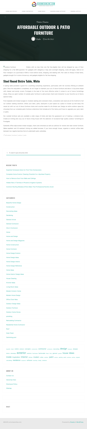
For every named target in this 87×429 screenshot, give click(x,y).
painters (56, 357)
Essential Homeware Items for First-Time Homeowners (23, 170)
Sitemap (9, 388)
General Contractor (12, 224)
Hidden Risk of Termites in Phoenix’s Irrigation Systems (24, 182)
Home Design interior (13, 261)
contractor (42, 349)
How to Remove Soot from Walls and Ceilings (21, 178)
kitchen (31, 357)
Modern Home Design (13, 295)
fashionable (41, 353)
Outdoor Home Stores (13, 312)
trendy (39, 360)
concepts (28, 349)
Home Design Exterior (13, 253)
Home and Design (12, 236)
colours (21, 349)
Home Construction (12, 245)
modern (36, 357)
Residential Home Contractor (15, 325)
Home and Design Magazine (15, 240)
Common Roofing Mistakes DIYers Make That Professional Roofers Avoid (29, 187)
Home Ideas (10, 270)
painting (61, 357)
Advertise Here (11, 380)
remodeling (9, 360)
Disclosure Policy (11, 384)
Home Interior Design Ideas (15, 274)
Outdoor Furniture (42, 22)
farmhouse (35, 353)
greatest (60, 353)
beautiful (8, 349)
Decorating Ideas (11, 211)
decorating (56, 349)
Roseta (72, 422)
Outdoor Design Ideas (13, 303)
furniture (14, 135)
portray (73, 357)
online (41, 357)
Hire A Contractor (12, 228)
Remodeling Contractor (13, 320)
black (12, 349)
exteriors (29, 353)
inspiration (16, 357)
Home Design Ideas (12, 257)
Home (8, 232)
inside (9, 357)
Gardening (9, 215)
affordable (8, 135)
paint (51, 357)
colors (17, 349)
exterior (21, 352)
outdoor (20, 135)
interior (24, 357)
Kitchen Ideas (10, 282)
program (78, 357)
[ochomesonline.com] (34, 4)
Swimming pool (11, 337)
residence (16, 360)
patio (25, 135)
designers (70, 349)
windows (44, 360)
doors (8, 353)
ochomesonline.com (46, 4)
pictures (69, 357)
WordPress (79, 422)
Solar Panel (10, 333)
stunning (35, 360)
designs (75, 349)
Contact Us (10, 375)
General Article (11, 219)
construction (34, 349)
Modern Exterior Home (13, 291)
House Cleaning (11, 278)
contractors (49, 349)
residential (23, 360)
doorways (13, 353)
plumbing (9, 316)
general (55, 353)
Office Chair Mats (12, 299)
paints (64, 357)
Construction (10, 207)
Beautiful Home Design (13, 203)
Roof (7, 329)
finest (47, 353)
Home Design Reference (14, 266)
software (29, 360)
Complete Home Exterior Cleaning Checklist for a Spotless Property (28, 174)
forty (51, 353)
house (65, 353)
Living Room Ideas (12, 287)
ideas (71, 353)
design (63, 348)
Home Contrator (11, 249)
